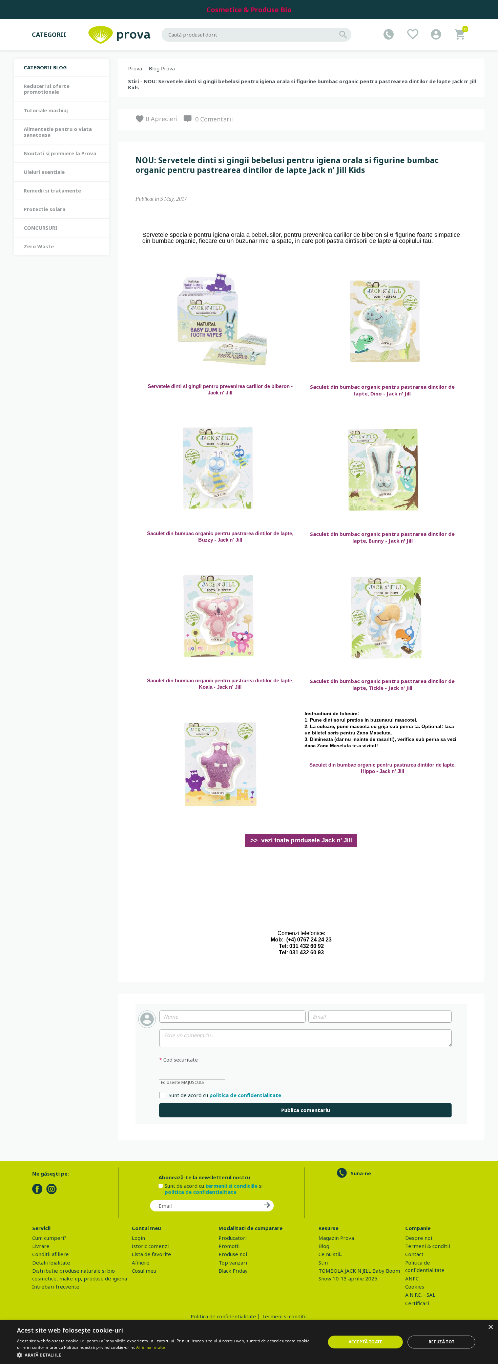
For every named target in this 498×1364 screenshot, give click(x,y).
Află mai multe (150, 1347)
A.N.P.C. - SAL (420, 1294)
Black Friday (233, 1270)
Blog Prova (162, 68)
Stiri (323, 1262)
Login (138, 1237)
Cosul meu (144, 1270)
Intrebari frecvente (55, 1286)
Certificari (417, 1303)
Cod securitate (178, 1059)
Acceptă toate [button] (365, 1342)
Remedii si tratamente (52, 190)
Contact (414, 1254)
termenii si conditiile (231, 1185)
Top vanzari (233, 1262)
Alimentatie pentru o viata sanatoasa (58, 132)
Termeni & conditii (427, 1246)
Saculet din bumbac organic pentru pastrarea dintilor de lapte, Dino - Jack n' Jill (382, 390)
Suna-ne (361, 1173)
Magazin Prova (336, 1237)
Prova (135, 68)
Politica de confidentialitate (223, 1316)
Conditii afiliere (50, 1254)
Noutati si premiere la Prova (60, 153)
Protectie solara (44, 209)
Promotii (229, 1246)
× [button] (490, 1327)
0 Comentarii (214, 119)
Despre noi (418, 1237)
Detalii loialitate (51, 1262)
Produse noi (233, 1254)
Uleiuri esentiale (44, 171)
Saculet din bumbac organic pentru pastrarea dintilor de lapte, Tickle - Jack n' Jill (382, 684)
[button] (166, 1355)
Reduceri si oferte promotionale (46, 89)
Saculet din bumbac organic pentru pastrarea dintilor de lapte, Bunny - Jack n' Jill (382, 537)
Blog (323, 1246)
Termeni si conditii (284, 1316)
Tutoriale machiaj (46, 110)
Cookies (414, 1286)
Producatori (233, 1237)
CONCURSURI (41, 227)
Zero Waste (39, 246)
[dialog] (249, 1342)
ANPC (412, 1278)
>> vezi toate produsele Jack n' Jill (301, 840)
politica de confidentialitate (245, 1095)
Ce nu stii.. (330, 1254)
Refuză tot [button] (442, 1342)
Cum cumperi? (49, 1237)
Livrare (40, 1246)
